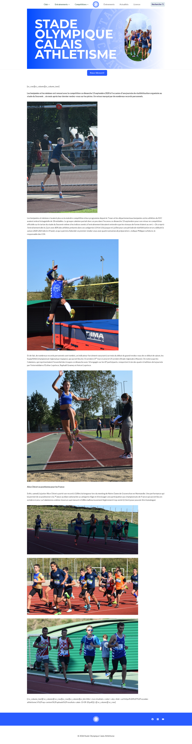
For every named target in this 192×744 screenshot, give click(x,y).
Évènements (109, 4)
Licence (136, 4)
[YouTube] (163, 719)
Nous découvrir (97, 73)
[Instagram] (158, 719)
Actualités (124, 4)
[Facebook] (153, 719)
